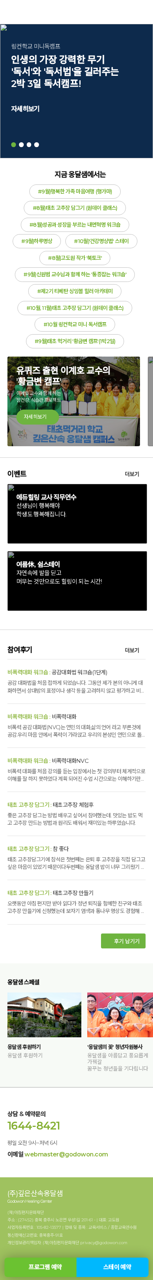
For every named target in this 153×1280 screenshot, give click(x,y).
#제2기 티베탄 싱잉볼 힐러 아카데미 (75, 291)
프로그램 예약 (45, 1267)
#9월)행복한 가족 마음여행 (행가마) (75, 191)
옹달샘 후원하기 (23, 1047)
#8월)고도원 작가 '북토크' (75, 258)
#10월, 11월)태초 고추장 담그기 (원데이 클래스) (75, 308)
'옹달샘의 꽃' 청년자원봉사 (115, 1047)
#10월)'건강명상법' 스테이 (101, 241)
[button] (13, 144)
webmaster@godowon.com (66, 1154)
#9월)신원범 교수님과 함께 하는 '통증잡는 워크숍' (74, 274)
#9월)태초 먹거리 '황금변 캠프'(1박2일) (75, 341)
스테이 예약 (117, 1267)
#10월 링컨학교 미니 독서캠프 (75, 324)
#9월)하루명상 (36, 241)
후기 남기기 (127, 941)
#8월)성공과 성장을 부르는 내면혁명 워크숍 (74, 224)
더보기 (133, 474)
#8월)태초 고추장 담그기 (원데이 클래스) (75, 208)
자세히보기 (25, 109)
